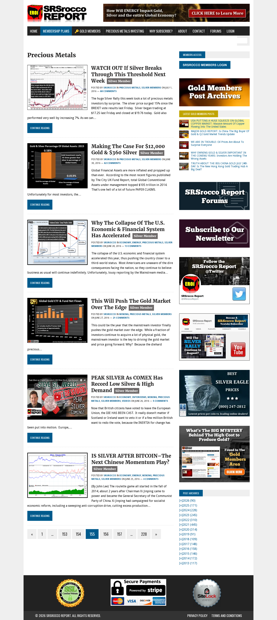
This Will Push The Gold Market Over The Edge (131, 304)
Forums (215, 30)
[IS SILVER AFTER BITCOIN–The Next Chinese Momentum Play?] (57, 495)
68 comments (108, 91)
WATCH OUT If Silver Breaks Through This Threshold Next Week (128, 74)
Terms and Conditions (226, 615)
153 (64, 534)
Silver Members (151, 87)
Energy (136, 242)
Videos (126, 401)
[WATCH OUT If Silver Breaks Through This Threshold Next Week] (57, 107)
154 (78, 534)
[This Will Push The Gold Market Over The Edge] (57, 340)
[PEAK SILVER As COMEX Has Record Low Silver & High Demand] (57, 417)
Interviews (139, 397)
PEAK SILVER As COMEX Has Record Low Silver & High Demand (127, 384)
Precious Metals (129, 87)
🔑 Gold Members (87, 30)
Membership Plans (56, 30)
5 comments (160, 401)
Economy (125, 242)
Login (230, 30)
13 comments (133, 246)
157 (119, 534)
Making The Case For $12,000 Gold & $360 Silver (128, 149)
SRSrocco (109, 87)
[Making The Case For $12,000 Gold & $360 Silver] (57, 186)
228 (144, 534)
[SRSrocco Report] (62, 13)
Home (33, 30)
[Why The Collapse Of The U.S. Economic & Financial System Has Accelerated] (57, 262)
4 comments (150, 479)
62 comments (112, 163)
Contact (199, 30)
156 (106, 534)
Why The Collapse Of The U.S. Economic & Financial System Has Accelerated (128, 229)
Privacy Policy (197, 615)
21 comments (121, 317)
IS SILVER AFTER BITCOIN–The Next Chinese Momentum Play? (131, 459)
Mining (124, 314)
